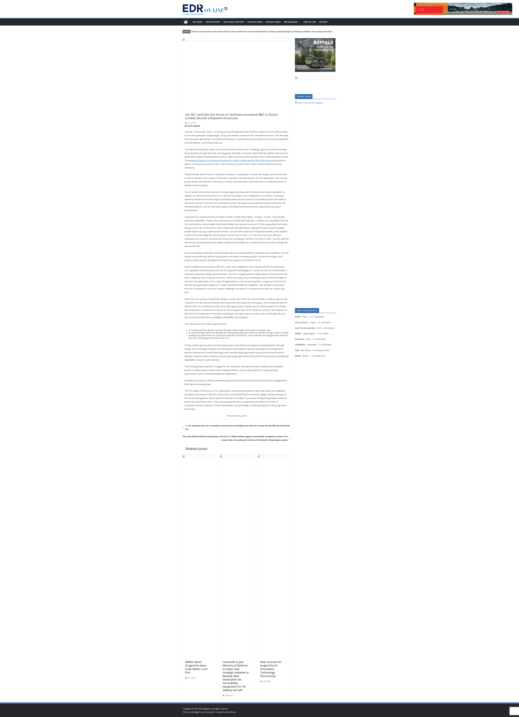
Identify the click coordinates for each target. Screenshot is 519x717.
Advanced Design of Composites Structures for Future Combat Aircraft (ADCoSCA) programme (232, 160)
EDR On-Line (310, 22)
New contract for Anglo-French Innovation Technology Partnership (271, 669)
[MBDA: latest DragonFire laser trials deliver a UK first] (199, 456)
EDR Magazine (291, 22)
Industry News (254, 22)
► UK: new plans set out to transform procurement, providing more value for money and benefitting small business (237, 427)
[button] (299, 22)
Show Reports (213, 22)
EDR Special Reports (234, 22)
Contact (323, 22)
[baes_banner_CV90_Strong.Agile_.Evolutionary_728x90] (463, 9)
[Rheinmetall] (315, 40)
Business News (273, 22)
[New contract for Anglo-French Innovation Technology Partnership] (274, 456)
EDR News (197, 22)
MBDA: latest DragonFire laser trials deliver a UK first (196, 667)
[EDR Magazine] (186, 22)
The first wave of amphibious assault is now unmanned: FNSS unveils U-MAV (230, 31)
